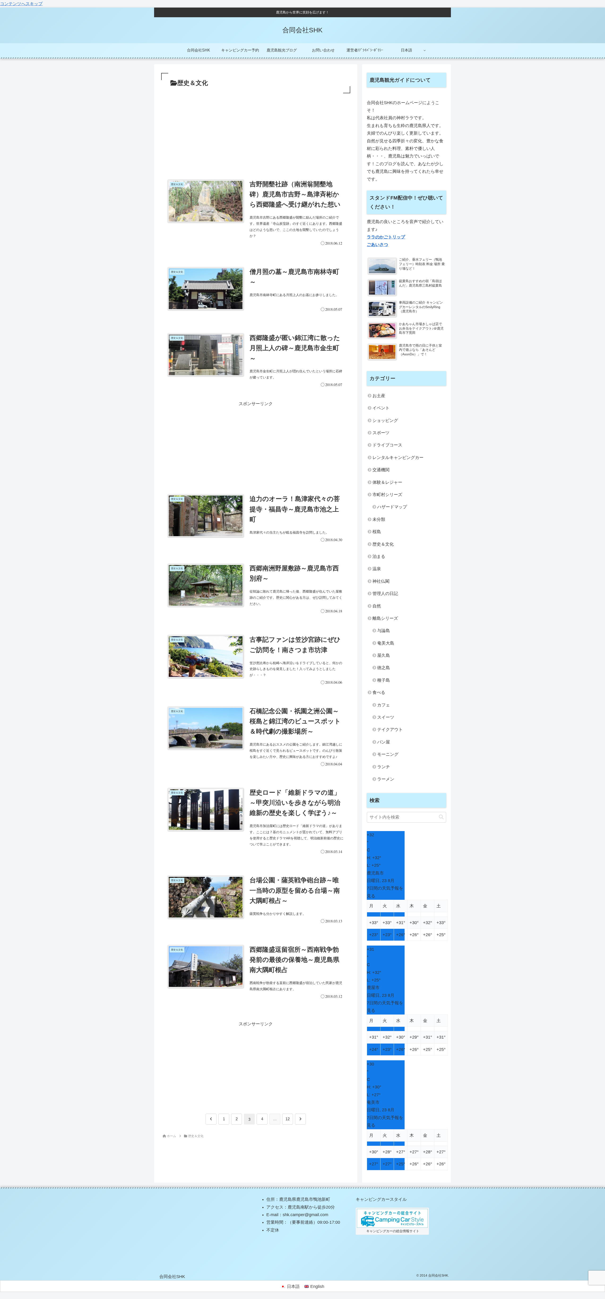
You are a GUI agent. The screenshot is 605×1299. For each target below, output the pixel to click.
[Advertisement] (255, 130)
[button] (441, 817)
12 (287, 1119)
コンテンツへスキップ (21, 3)
